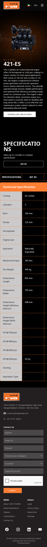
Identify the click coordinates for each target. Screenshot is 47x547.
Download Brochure (20, 114)
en (35, 5)
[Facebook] (7, 530)
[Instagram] (18, 530)
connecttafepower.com (17, 413)
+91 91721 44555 (13, 419)
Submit (12, 490)
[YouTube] (40, 530)
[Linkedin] (29, 530)
